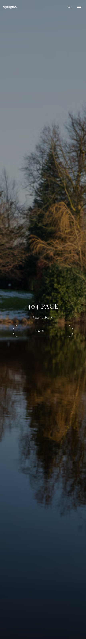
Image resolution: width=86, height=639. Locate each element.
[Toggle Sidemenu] (79, 7)
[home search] (70, 7)
